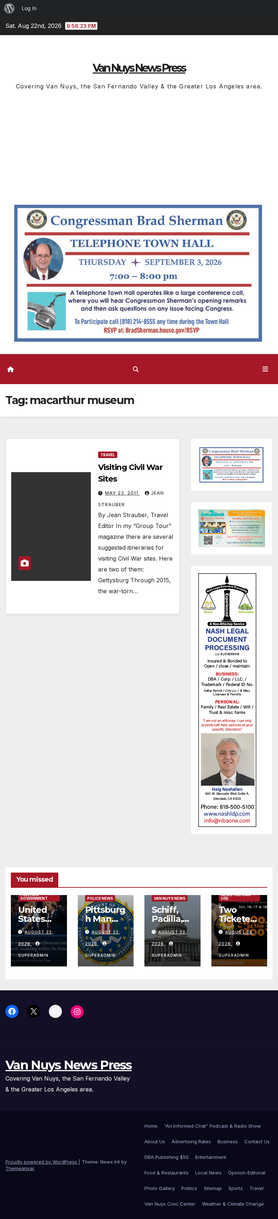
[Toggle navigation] (265, 369)
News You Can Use (235, 896)
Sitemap (213, 1188)
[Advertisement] (139, 146)
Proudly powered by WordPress (42, 1162)
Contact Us (257, 1141)
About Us (154, 1141)
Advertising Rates (191, 1141)
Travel (107, 455)
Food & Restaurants (166, 1173)
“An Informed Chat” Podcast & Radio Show (212, 1126)
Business (228, 1141)
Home (150, 1126)
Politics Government (34, 896)
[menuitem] (9, 8)
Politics (189, 1188)
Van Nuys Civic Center (169, 1204)
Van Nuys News (169, 898)
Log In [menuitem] (29, 8)
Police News (100, 898)
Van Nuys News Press (139, 68)
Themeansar (19, 1168)
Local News (208, 1173)
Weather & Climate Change (233, 1204)
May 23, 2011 (122, 493)
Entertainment (210, 1157)
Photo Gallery (159, 1188)
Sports (235, 1188)
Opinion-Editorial (246, 1173)
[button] (136, 369)
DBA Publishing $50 (166, 1157)
